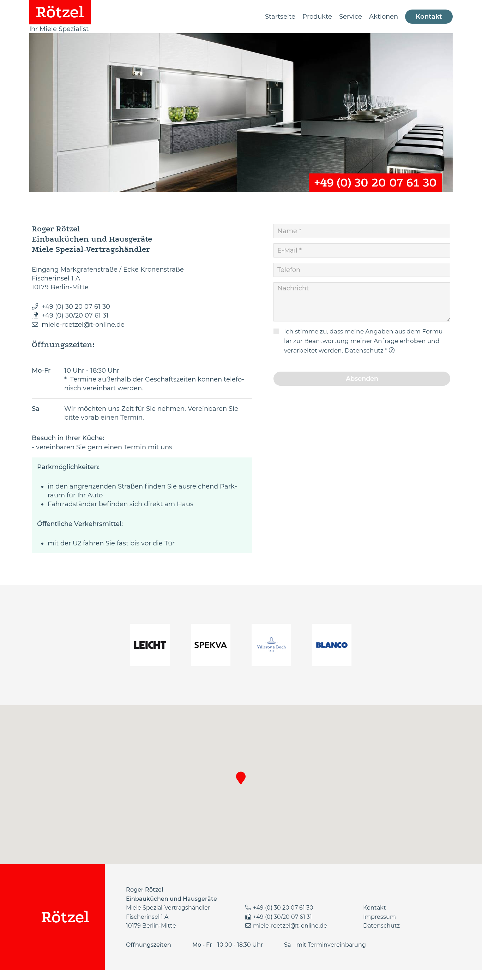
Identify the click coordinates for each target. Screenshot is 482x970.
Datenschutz (364, 350)
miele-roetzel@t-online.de (83, 325)
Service (350, 16)
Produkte (317, 16)
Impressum (379, 916)
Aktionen (383, 16)
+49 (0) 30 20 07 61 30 (375, 183)
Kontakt (429, 16)
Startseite (280, 16)
